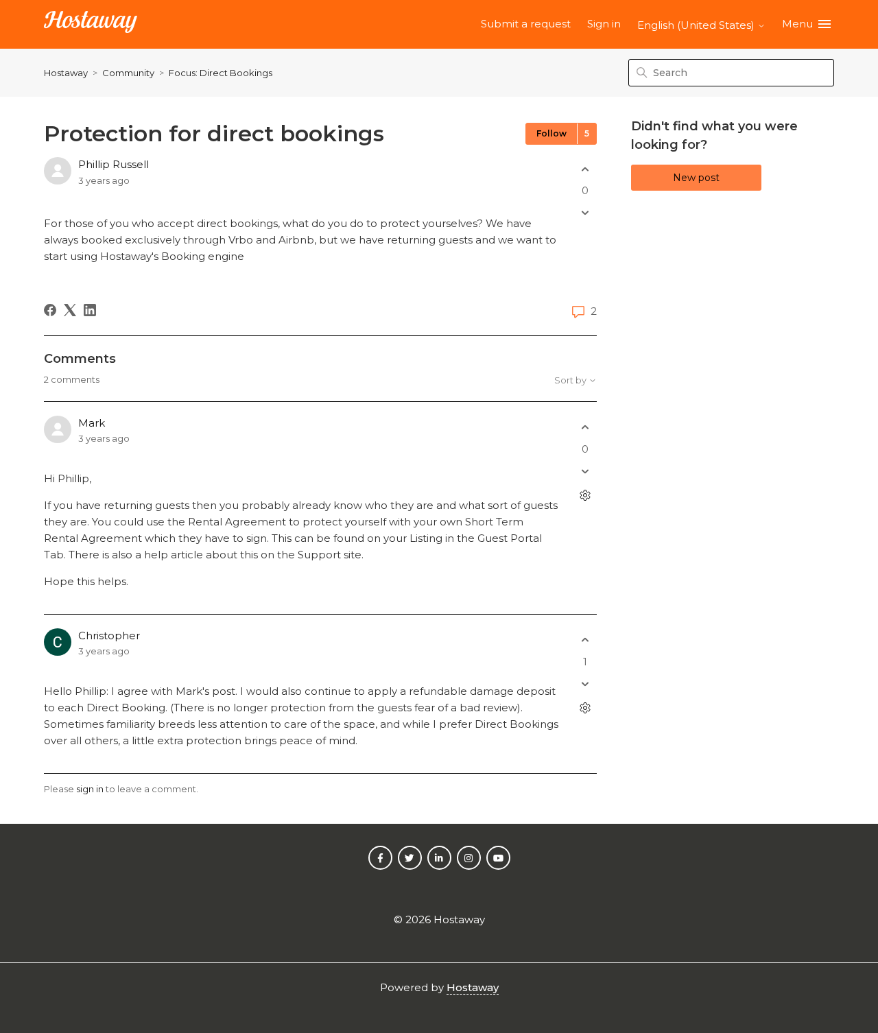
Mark (91, 422)
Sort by (571, 380)
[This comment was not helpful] (585, 471)
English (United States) (697, 25)
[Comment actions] (585, 495)
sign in (90, 788)
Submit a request (526, 23)
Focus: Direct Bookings (220, 72)
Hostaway (66, 72)
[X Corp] (70, 310)
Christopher (109, 635)
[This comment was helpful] (585, 428)
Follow (551, 133)
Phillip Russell (113, 164)
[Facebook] (50, 310)
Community (128, 72)
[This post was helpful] (585, 169)
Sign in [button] (604, 23)
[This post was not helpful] (585, 213)
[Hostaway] (90, 24)
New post (696, 177)
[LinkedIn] (90, 310)
